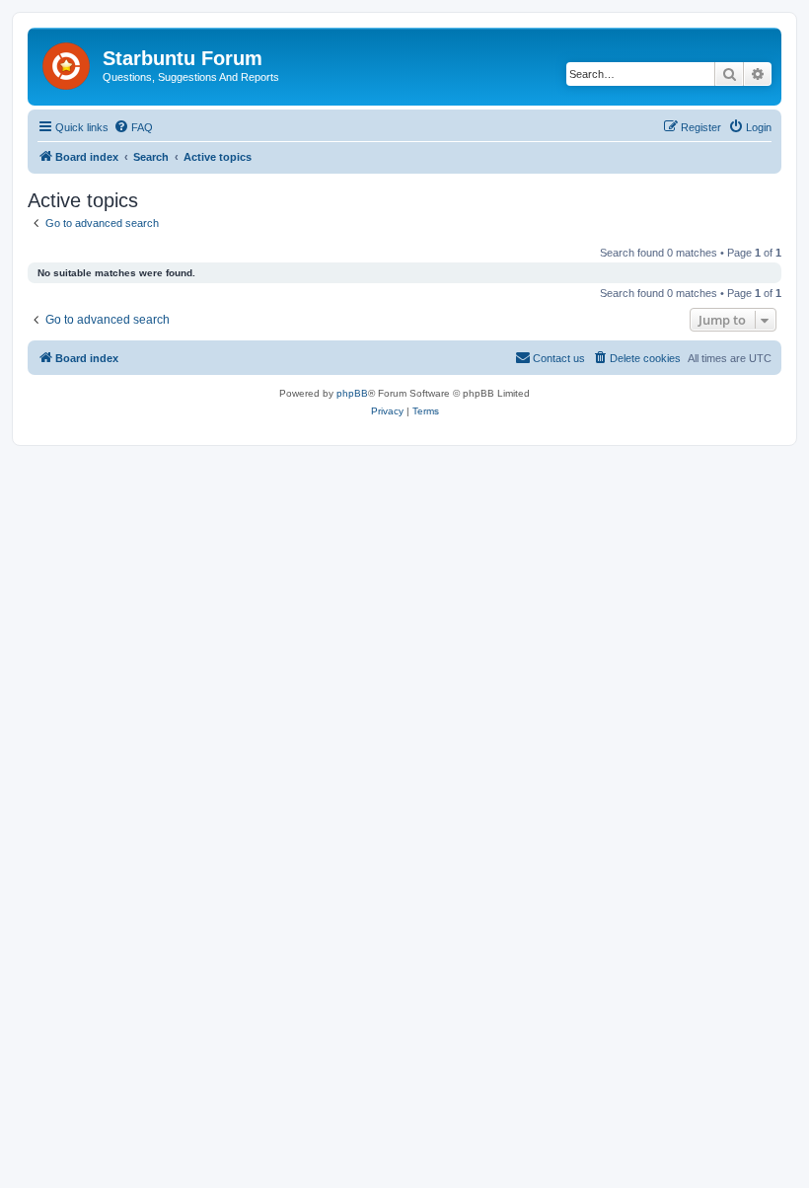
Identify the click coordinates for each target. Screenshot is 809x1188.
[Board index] (68, 62)
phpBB (352, 393)
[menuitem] (133, 127)
